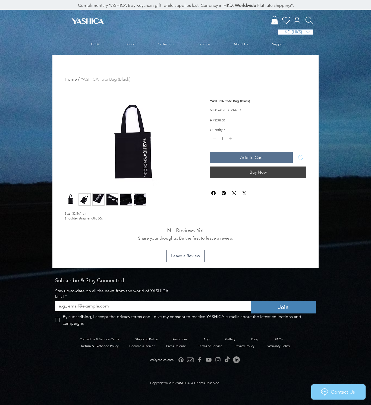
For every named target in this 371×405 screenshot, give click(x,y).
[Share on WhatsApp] (234, 193)
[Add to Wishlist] (300, 157)
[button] (274, 20)
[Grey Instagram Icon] (218, 359)
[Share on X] (244, 193)
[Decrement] (214, 138)
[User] (297, 20)
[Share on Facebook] (213, 193)
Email (61, 296)
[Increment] (231, 138)
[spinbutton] (222, 138)
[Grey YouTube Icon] (208, 359)
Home (71, 79)
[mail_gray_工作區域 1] (190, 359)
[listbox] (295, 32)
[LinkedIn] (236, 359)
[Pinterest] (181, 359)
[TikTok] (227, 359)
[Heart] (286, 20)
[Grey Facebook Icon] (199, 359)
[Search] (309, 20)
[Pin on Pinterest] (224, 193)
